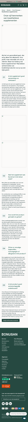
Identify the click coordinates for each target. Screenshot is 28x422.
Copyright (4, 366)
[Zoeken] (18, 5)
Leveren (4, 345)
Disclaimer (4, 364)
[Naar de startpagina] (5, 5)
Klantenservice (5, 341)
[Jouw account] (21, 5)
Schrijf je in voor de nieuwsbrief (11, 399)
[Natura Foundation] (19, 377)
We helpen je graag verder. (15, 316)
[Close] (27, 1)
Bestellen (4, 343)
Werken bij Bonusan (18, 341)
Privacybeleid (5, 359)
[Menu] (26, 5)
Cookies (4, 368)
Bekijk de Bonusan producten (10, 320)
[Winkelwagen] (23, 5)
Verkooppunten (5, 347)
